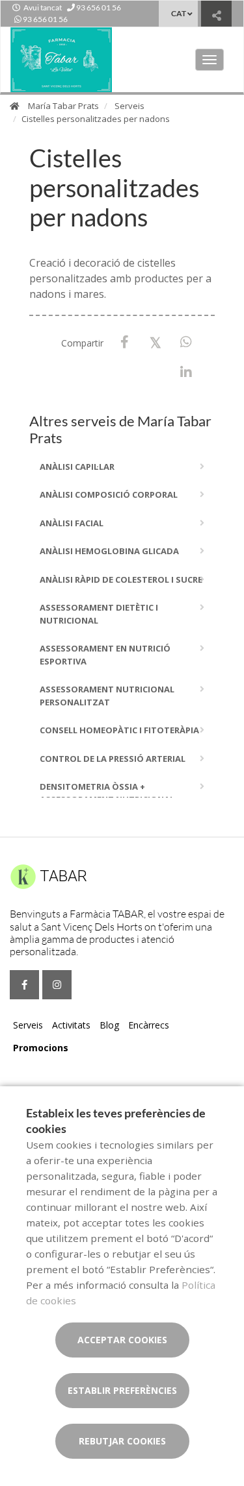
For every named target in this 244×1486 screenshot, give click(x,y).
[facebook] (24, 984)
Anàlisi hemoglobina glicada (109, 551)
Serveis (129, 106)
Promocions (40, 1047)
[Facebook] (124, 342)
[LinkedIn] (185, 372)
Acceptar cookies (122, 1340)
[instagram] (57, 984)
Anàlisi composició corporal (109, 494)
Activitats (71, 1025)
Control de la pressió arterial (112, 758)
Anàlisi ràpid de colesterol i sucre (121, 579)
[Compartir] (216, 15)
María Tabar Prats (63, 106)
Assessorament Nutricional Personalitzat (107, 695)
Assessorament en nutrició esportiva (105, 654)
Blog (109, 1025)
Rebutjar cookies (122, 1441)
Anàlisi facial (71, 523)
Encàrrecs (148, 1025)
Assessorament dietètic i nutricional (99, 614)
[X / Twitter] (155, 341)
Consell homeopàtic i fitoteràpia (119, 730)
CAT (178, 13)
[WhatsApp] (185, 342)
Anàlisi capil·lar (77, 466)
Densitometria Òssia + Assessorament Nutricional (107, 793)
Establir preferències (122, 1390)
